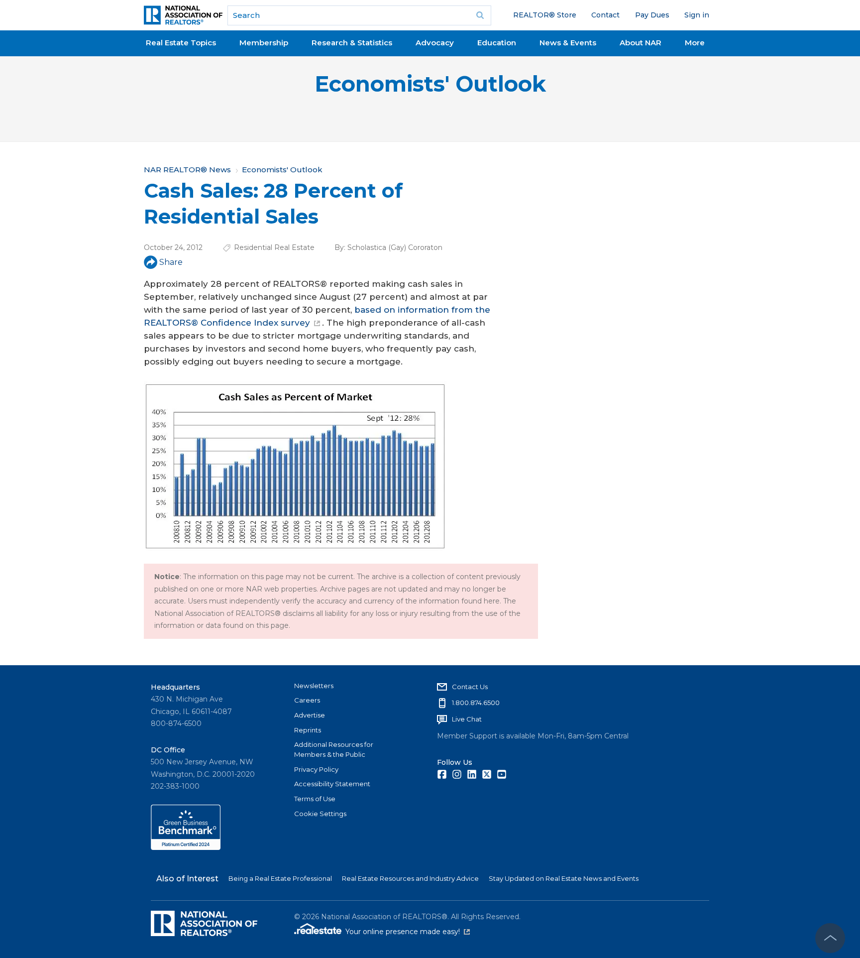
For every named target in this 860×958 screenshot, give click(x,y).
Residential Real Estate (274, 247)
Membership (263, 42)
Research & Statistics (352, 42)
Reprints (307, 730)
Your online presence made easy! (407, 931)
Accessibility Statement (332, 784)
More (695, 42)
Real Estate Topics (181, 42)
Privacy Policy (316, 769)
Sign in (696, 14)
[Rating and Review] (185, 847)
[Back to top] (830, 938)
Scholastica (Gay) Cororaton (394, 247)
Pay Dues (652, 14)
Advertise (309, 715)
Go (480, 15)
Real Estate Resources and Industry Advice (410, 878)
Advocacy (435, 42)
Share (171, 262)
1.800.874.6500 (476, 703)
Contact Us (470, 687)
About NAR (640, 42)
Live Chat (467, 719)
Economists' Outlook (430, 84)
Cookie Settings (320, 814)
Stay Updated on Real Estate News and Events (564, 878)
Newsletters (313, 686)
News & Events (567, 42)
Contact (605, 14)
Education (496, 42)
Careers (307, 700)
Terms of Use (314, 799)
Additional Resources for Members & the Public (333, 749)
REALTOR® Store (544, 14)
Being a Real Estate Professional (280, 878)
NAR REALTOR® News (187, 169)
